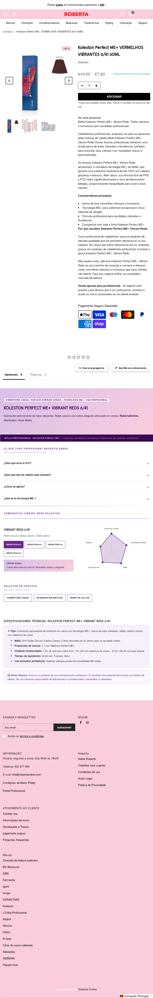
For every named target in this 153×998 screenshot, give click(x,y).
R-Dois (7, 939)
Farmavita (9, 880)
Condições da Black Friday (19, 783)
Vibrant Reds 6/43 (13, 553)
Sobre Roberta (87, 759)
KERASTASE (11, 899)
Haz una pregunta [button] (93, 368)
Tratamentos (91, 23)
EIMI (6, 873)
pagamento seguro (14, 833)
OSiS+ (7, 932)
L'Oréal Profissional (15, 912)
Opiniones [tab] (11, 374)
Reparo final (10, 965)
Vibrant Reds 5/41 (55, 544)
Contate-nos (10, 814)
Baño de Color (79, 597)
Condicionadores (49, 23)
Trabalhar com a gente (91, 765)
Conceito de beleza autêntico (20, 860)
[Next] (68, 80)
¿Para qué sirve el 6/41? (18, 463)
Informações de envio (16, 820)
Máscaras (71, 23)
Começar (8, 31)
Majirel (7, 919)
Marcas (10, 23)
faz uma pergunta (89, 117)
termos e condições (32, 736)
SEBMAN (9, 958)
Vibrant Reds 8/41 (34, 544)
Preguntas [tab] (36, 374)
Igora (6, 886)
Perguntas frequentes (16, 840)
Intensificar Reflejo (50, 597)
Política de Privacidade (92, 785)
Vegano (142, 23)
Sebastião (9, 952)
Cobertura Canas (18, 597)
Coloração (126, 23)
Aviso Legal (85, 778)
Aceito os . (26, 736)
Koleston (83, 62)
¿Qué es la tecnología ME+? (20, 498)
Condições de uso (89, 772)
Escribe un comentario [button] (132, 368)
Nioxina (7, 925)
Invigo (6, 893)
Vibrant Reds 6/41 (13, 544)
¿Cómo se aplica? (14, 486)
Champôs (27, 23)
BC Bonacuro (11, 867)
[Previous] (9, 80)
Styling (109, 23)
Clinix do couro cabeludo (18, 945)
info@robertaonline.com (26, 774)
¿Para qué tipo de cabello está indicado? (27, 475)
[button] (136, 996)
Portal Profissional (14, 791)
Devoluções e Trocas (16, 827)
